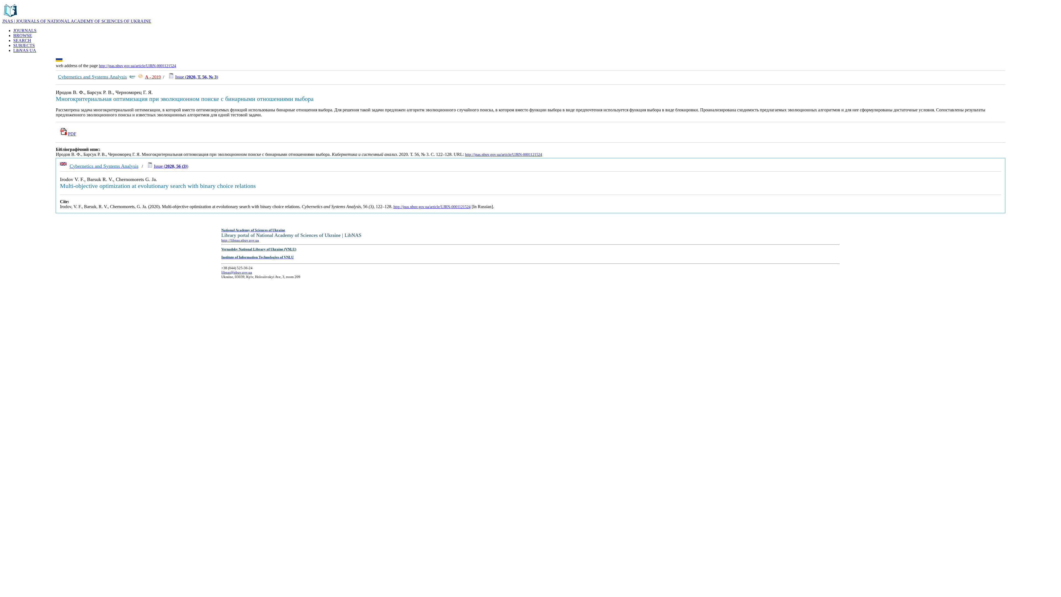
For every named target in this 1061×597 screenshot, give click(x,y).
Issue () (196, 77)
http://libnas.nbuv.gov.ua (240, 240)
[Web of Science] (140, 77)
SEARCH (22, 40)
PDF (72, 134)
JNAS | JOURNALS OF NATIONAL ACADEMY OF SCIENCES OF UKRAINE (76, 21)
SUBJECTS (24, 45)
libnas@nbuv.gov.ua (236, 272)
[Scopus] (132, 77)
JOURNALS (24, 30)
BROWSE (22, 35)
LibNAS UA (24, 50)
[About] (10, 17)
